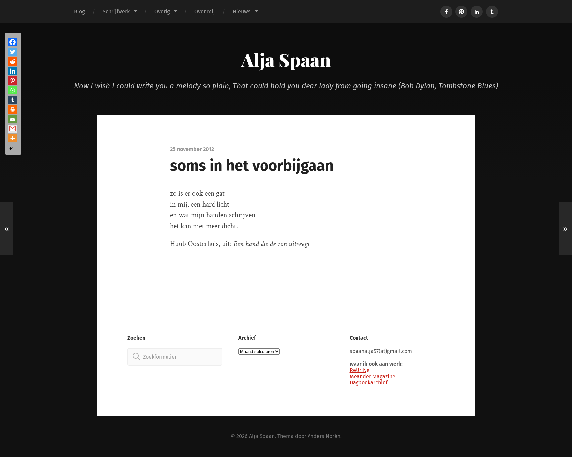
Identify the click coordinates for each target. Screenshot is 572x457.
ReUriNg (359, 370)
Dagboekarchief (368, 383)
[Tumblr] (12, 100)
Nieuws (242, 11)
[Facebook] (12, 42)
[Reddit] (12, 61)
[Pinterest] (12, 80)
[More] (12, 138)
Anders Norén (324, 436)
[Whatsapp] (12, 90)
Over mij (204, 11)
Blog (79, 11)
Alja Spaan (286, 60)
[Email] (12, 119)
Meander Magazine (372, 376)
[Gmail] (12, 129)
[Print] (12, 109)
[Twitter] (12, 52)
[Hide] (11, 148)
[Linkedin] (12, 71)
